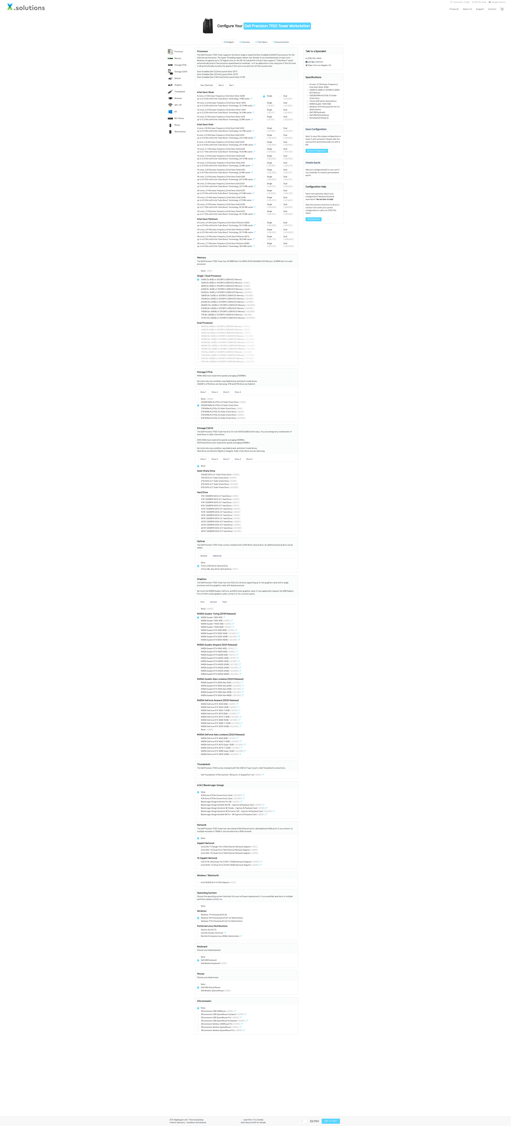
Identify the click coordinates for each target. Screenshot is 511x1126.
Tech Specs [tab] (262, 42)
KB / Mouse (179, 118)
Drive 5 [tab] (249, 459)
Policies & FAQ (250, 1122)
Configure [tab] (230, 42)
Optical (177, 78)
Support (480, 9)
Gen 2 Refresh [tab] (207, 85)
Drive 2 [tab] (215, 392)
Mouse (177, 125)
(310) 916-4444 (480, 2)
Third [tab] (224, 602)
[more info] (251, 99)
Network (178, 98)
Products (454, 9)
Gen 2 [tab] (221, 85)
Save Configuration (317, 151)
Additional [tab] (217, 556)
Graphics (178, 85)
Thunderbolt (179, 92)
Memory (177, 58)
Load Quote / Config (461, 2)
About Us (467, 9)
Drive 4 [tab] (238, 392)
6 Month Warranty (177, 1122)
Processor (178, 51)
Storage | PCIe (180, 65)
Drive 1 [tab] (203, 392)
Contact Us (314, 219)
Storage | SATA (180, 72)
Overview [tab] (246, 42)
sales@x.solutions (498, 2)
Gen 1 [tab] (231, 85)
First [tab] (203, 602)
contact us (232, 594)
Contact (492, 9)
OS (175, 112)
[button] (208, 26)
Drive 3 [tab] (226, 392)
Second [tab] (213, 602)
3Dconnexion (180, 132)
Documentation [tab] (282, 42)
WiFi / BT (178, 105)
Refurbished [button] (201, 1122)
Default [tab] (204, 556)
